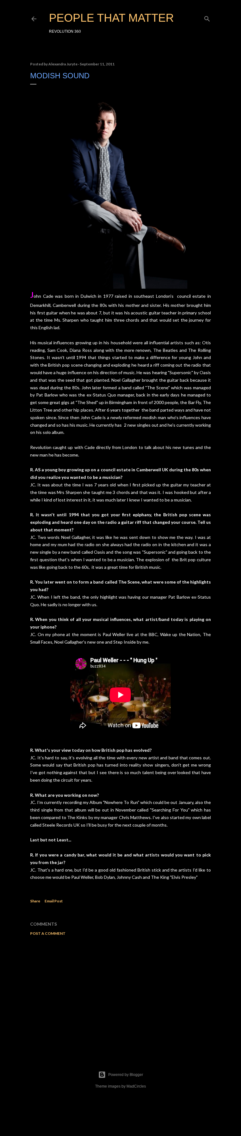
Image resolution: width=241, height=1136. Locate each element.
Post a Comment (48, 933)
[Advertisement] (120, 995)
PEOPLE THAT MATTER (111, 17)
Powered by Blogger (125, 1074)
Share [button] (35, 901)
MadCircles (136, 1086)
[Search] (207, 17)
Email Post (54, 901)
